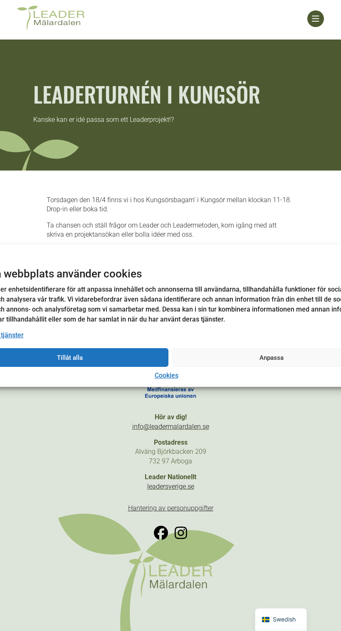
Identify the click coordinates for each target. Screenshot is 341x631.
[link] (162, 19)
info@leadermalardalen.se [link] (170, 427)
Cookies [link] (166, 375)
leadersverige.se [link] (170, 486)
